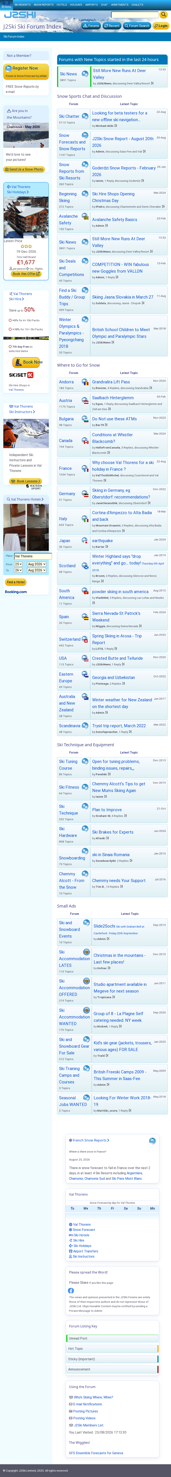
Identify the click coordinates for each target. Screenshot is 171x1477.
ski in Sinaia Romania (111, 854)
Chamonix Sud (94, 1179)
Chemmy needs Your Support (119, 880)
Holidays (76, 4)
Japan (64, 540)
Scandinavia (69, 725)
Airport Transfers (85, 1251)
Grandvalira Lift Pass (111, 381)
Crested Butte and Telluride (117, 658)
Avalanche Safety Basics (114, 219)
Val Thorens (16, 389)
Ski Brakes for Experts (112, 832)
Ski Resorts (22, 4)
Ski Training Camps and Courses (69, 1075)
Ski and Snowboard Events (69, 929)
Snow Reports (43, 4)
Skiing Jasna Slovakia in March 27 (122, 297)
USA (63, 658)
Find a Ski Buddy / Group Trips (72, 297)
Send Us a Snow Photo (26, 169)
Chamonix (76, 1179)
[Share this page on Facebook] (71, 1290)
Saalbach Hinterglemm (113, 397)
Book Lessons (26, 481)
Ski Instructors (83, 1256)
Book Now (33, 362)
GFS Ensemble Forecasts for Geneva (96, 1453)
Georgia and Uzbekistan (113, 677)
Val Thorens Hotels (25, 499)
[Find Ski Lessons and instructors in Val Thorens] (26, 433)
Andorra (66, 381)
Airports (91, 4)
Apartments (119, 4)
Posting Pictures (85, 1411)
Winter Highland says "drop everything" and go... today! (128, 563)
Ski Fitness (69, 787)
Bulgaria (66, 418)
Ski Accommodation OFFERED (74, 988)
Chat (104, 4)
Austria (65, 400)
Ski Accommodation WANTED (74, 1017)
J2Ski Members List (88, 1425)
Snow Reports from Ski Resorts (71, 171)
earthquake (102, 540)
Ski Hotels (81, 1235)
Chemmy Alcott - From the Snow (71, 880)
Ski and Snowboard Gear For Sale (74, 1046)
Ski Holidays (82, 1246)
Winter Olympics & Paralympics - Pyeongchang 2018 (71, 333)
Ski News (68, 73)
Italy (63, 518)
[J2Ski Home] (20, 18)
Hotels (62, 4)
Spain (64, 616)
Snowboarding (72, 858)
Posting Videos (84, 1418)
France (65, 468)
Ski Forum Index (14, 36)
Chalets (137, 4)
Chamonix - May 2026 (23, 127)
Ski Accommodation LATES (74, 959)
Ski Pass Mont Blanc (127, 1179)
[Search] (164, 14)
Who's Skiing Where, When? (93, 1397)
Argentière (134, 1173)
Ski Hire (78, 1240)
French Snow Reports (90, 1140)
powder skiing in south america (120, 591)
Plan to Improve (107, 809)
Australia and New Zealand (67, 703)
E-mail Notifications (87, 1404)
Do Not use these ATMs (114, 418)
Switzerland (69, 639)
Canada (65, 440)
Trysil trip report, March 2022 (119, 725)
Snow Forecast (83, 1230)
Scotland (67, 565)
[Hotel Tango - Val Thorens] (26, 217)
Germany (67, 493)
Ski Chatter (69, 116)
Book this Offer (24, 274)
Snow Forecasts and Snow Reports (72, 142)
